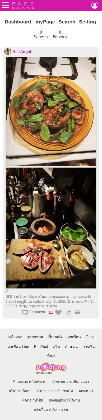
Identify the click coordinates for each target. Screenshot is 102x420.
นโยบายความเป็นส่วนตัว (70, 382)
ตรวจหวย (35, 337)
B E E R (11, 306)
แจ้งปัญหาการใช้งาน (64, 400)
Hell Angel (22, 52)
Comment (36, 312)
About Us (86, 391)
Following (41, 34)
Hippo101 (52, 306)
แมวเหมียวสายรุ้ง (39, 301)
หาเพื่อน (74, 337)
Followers (60, 34)
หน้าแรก (15, 337)
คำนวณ (71, 347)
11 (50, 312)
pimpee (77, 301)
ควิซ (56, 347)
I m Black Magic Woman (31, 296)
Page (51, 355)
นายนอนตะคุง (60, 296)
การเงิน (89, 347)
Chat (90, 337)
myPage (45, 22)
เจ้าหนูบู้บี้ (19, 301)
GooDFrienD (61, 301)
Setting (87, 22)
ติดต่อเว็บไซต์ (32, 400)
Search (67, 22)
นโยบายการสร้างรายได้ (55, 391)
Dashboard (18, 22)
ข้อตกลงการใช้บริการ (29, 382)
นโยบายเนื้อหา (20, 391)
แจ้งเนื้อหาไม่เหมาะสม (51, 409)
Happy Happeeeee (31, 306)
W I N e (89, 301)
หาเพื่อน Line (18, 347)
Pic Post (41, 347)
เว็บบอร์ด (55, 337)
